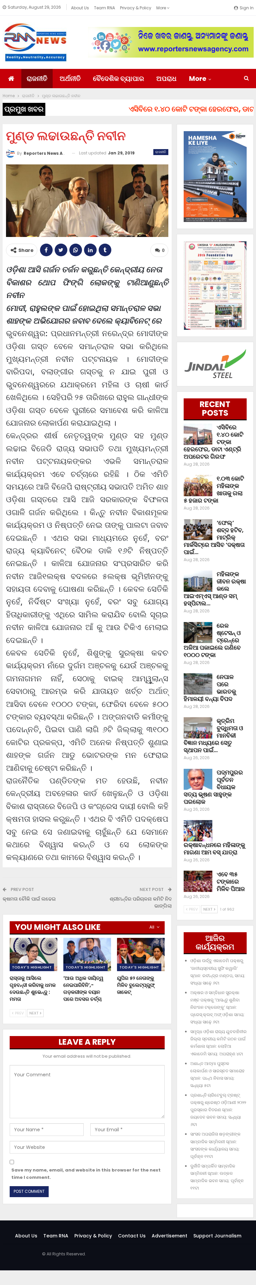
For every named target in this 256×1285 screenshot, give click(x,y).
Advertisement (169, 1235)
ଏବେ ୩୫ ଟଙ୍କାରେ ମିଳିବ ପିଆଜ (231, 881)
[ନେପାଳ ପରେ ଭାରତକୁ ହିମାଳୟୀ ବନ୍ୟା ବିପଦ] (198, 684)
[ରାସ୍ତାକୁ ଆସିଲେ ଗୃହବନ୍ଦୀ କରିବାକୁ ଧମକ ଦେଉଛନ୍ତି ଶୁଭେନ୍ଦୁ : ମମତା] (33, 954)
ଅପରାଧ (166, 78)
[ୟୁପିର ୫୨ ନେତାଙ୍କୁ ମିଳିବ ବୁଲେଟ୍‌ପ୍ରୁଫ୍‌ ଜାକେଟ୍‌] (141, 954)
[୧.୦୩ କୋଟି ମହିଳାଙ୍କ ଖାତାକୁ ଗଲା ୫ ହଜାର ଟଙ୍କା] (198, 485)
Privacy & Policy (135, 8)
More (161, 8)
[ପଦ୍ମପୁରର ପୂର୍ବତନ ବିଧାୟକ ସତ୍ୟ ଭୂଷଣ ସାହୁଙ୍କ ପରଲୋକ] (198, 779)
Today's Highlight (32, 967)
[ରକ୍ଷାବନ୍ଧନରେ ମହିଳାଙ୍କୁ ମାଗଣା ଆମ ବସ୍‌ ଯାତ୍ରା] (198, 830)
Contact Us (132, 1235)
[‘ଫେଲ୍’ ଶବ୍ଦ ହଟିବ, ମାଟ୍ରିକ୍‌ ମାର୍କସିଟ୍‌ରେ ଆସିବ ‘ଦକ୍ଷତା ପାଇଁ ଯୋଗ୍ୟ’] (198, 529)
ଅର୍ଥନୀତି (70, 78)
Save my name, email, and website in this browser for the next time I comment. (86, 1173)
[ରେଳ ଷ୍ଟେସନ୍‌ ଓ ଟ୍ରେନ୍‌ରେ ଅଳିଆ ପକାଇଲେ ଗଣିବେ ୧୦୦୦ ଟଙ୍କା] (198, 632)
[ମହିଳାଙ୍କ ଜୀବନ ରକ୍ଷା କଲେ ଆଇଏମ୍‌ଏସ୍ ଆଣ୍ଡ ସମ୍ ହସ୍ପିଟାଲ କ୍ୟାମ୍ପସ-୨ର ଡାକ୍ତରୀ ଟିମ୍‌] (198, 581)
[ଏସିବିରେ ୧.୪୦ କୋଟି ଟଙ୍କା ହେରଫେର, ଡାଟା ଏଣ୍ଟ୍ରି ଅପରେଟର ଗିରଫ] (198, 434)
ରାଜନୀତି (37, 78)
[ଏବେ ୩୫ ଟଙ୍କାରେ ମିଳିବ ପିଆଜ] (198, 881)
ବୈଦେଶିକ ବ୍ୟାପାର (118, 78)
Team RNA (104, 8)
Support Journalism (217, 1235)
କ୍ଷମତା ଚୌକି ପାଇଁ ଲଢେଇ (29, 898)
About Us (80, 8)
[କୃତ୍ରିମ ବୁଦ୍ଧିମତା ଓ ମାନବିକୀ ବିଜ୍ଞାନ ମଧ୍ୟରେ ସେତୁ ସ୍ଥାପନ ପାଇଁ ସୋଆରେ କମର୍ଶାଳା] (198, 728)
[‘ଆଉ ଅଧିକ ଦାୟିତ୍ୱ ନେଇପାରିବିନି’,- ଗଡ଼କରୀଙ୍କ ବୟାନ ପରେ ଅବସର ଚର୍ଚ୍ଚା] (87, 954)
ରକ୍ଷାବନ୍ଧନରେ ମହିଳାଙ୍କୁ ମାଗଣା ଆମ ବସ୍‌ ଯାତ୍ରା (214, 848)
